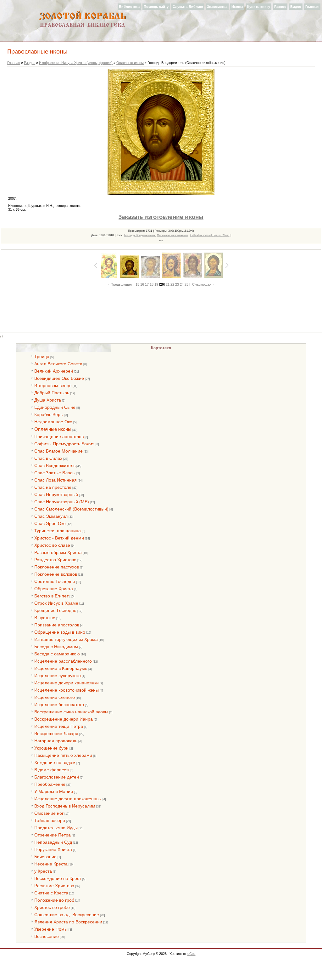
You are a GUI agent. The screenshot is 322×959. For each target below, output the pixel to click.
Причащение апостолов (59, 436)
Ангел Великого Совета (58, 363)
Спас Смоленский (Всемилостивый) (71, 508)
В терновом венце (53, 385)
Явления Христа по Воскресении (68, 921)
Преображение (49, 784)
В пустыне (44, 617)
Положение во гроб (54, 900)
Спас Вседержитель (54, 465)
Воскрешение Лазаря (56, 733)
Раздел (29, 63)
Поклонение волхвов (55, 574)
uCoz (191, 954)
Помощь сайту (156, 7)
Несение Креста (51, 863)
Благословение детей (56, 776)
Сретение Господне (54, 581)
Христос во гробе (52, 907)
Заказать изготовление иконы (161, 217)
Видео (295, 7)
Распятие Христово (54, 885)
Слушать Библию (188, 7)
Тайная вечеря (49, 820)
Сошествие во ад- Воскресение (66, 914)
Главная (312, 7)
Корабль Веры (49, 414)
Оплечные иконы (130, 63)
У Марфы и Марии (53, 791)
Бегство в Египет (51, 595)
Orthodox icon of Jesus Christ (210, 235)
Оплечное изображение (172, 235)
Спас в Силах (48, 458)
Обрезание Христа (53, 588)
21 (167, 284)
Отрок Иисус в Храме (56, 603)
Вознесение (46, 936)
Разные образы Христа (58, 552)
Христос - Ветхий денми (59, 537)
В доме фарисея (51, 769)
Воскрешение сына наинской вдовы (71, 711)
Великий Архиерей (53, 371)
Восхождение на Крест (57, 878)
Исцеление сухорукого (57, 675)
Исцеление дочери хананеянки (66, 682)
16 (142, 284)
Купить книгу (258, 7)
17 (147, 284)
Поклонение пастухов (56, 566)
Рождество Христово (55, 559)
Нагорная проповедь (55, 740)
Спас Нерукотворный (56, 494)
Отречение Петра (52, 834)
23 (177, 284)
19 (156, 284)
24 (182, 284)
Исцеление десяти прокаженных (68, 798)
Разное (280, 7)
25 (186, 284)
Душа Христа (47, 399)
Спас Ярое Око (50, 523)
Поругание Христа (53, 849)
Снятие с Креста (51, 892)
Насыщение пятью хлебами (63, 755)
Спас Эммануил (51, 516)
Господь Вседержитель (139, 235)
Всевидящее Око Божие (59, 378)
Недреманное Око (53, 421)
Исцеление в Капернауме (60, 668)
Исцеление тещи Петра (58, 726)
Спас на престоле (52, 487)
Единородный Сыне (54, 407)
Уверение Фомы (51, 929)
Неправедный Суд (53, 842)
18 (151, 284)
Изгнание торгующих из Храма (66, 639)
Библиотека (129, 7)
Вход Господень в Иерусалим (64, 805)
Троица (41, 356)
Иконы (237, 7)
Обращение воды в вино (59, 632)
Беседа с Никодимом (56, 646)
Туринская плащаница (57, 530)
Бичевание (45, 856)
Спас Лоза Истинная (55, 479)
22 (172, 284)
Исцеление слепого (54, 697)
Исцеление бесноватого (59, 704)
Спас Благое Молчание (58, 451)
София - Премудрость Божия (64, 443)
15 (137, 284)
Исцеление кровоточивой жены (66, 690)
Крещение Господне (55, 610)
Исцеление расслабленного (63, 661)
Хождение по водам (54, 762)
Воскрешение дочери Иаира (63, 719)
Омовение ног (49, 813)
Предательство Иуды (56, 827)
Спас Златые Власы (54, 472)
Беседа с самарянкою (57, 653)
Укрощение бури (51, 748)
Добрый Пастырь (51, 392)
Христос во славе (52, 545)
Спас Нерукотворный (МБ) (61, 501)
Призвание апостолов (56, 624)
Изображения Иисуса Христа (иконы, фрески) (76, 63)
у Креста (43, 871)
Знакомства (217, 7)
